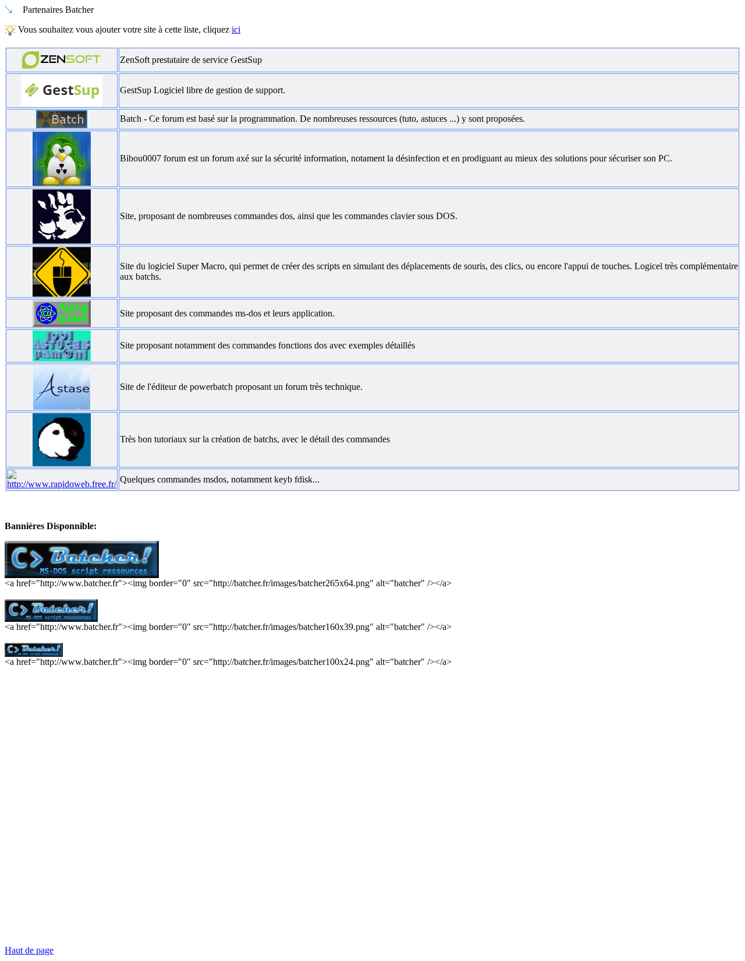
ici (236, 29)
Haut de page (29, 950)
